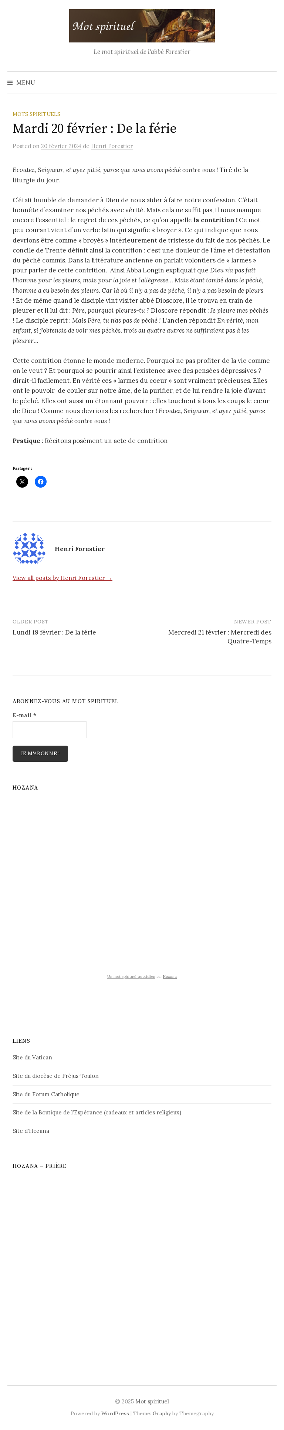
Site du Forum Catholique (46, 1094)
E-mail (24, 715)
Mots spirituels (36, 114)
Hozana (170, 976)
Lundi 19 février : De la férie (54, 632)
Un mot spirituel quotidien (131, 976)
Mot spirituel (152, 1401)
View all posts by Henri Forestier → (62, 577)
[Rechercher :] (270, 82)
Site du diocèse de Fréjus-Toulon (56, 1075)
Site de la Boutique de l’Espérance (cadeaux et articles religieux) (97, 1112)
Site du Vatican (32, 1057)
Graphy (162, 1413)
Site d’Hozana (31, 1130)
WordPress (115, 1413)
